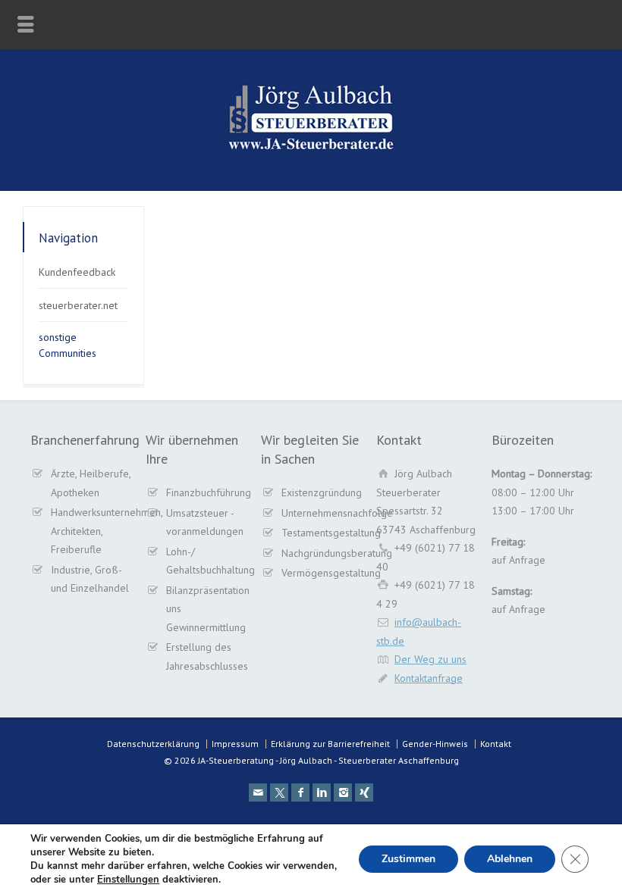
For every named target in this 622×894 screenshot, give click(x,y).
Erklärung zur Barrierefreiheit (330, 743)
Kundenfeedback (77, 272)
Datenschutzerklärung (153, 743)
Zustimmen (408, 859)
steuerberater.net (78, 305)
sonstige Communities (67, 345)
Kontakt (495, 743)
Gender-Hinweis (435, 743)
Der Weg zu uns (430, 659)
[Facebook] (300, 792)
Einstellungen (128, 879)
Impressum (235, 743)
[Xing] (364, 792)
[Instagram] (343, 792)
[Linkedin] (322, 792)
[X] (279, 792)
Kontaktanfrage (428, 678)
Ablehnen (509, 859)
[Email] (258, 792)
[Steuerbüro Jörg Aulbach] (311, 159)
